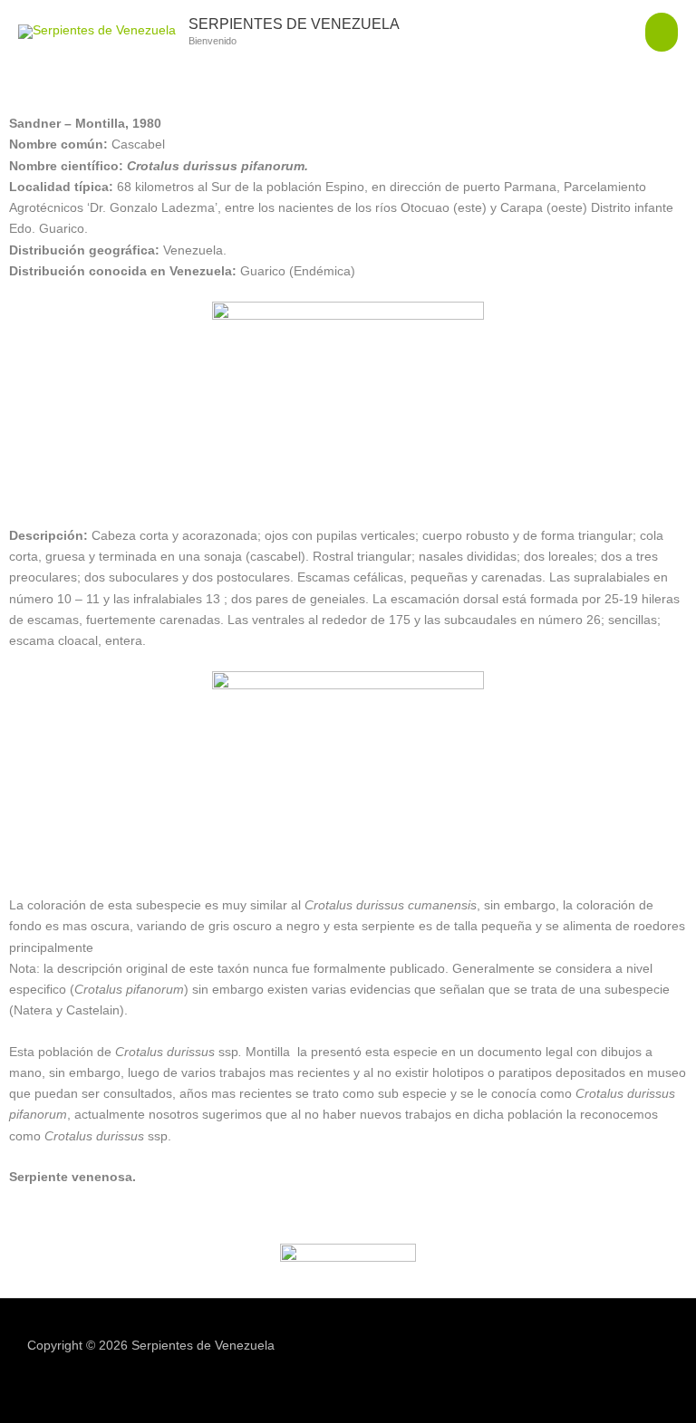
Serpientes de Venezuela (294, 23)
